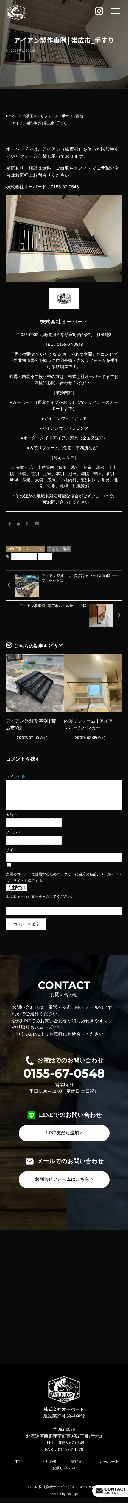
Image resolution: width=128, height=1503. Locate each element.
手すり (44, 557)
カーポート (109, 1461)
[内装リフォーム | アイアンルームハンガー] (93, 683)
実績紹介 (78, 1461)
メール (13, 832)
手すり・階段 (59, 549)
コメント (15, 777)
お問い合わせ (64, 1468)
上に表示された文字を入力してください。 (40, 896)
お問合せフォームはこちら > (64, 1179)
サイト (11, 850)
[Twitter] (18, 524)
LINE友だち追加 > (64, 1133)
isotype (73, 1494)
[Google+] (28, 524)
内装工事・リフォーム (25, 549)
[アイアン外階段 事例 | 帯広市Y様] (35, 683)
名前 (12, 815)
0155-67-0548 (64, 1073)
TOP (19, 1461)
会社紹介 (49, 1461)
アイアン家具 (24, 557)
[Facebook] (9, 524)
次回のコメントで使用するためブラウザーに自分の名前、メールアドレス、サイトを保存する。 (64, 877)
